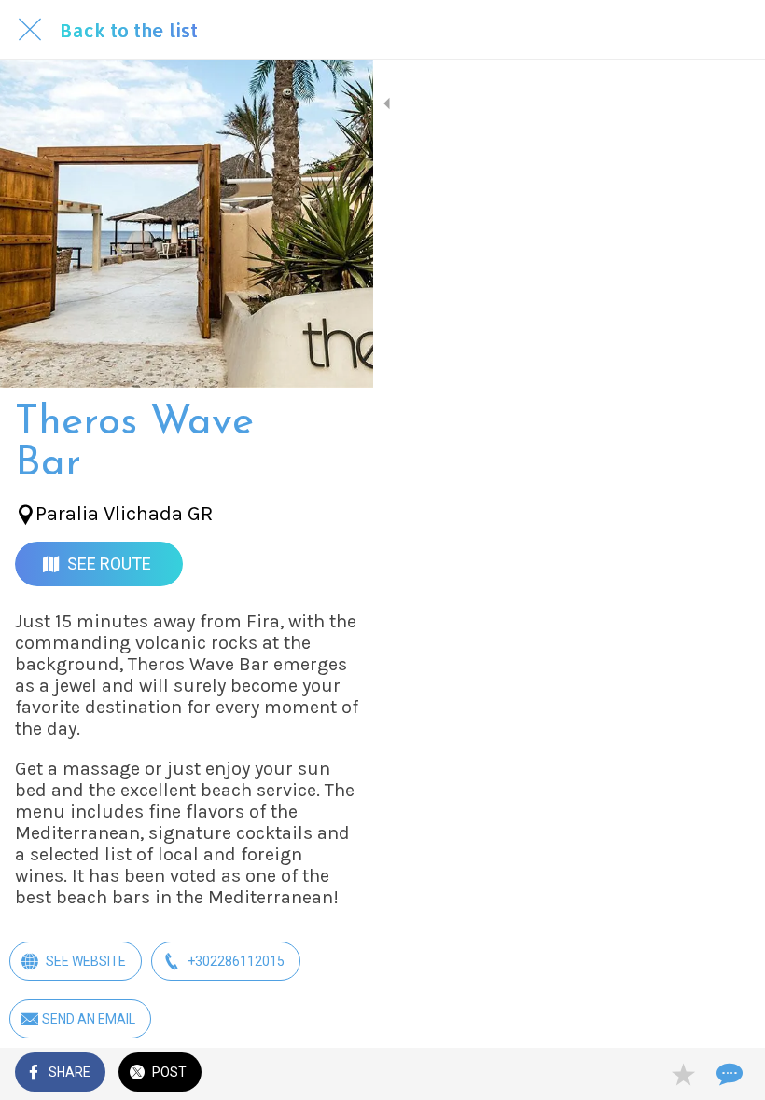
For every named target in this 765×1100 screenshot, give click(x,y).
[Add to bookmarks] (683, 1074)
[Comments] (727, 1074)
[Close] (30, 30)
